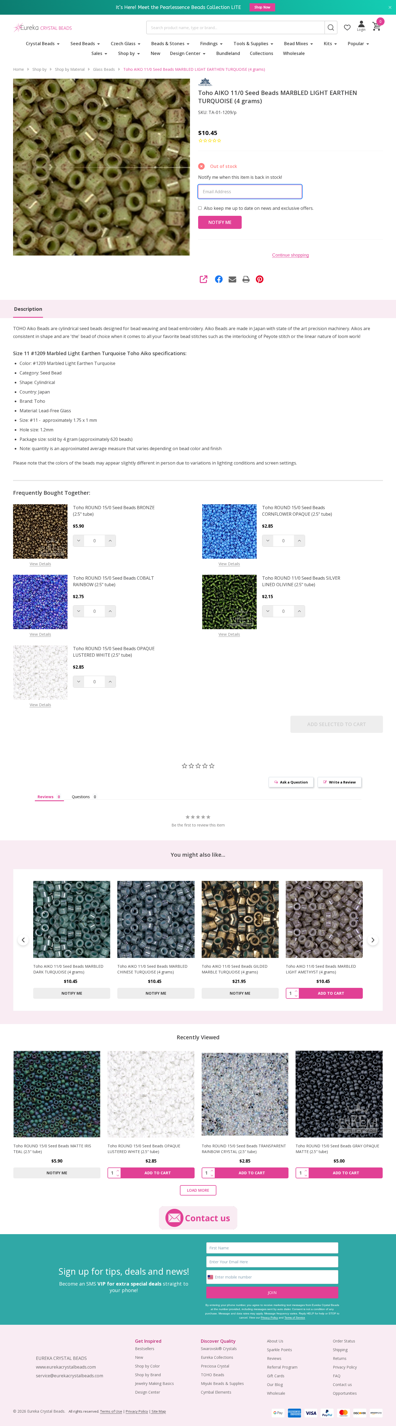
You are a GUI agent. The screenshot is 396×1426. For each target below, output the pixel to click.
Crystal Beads (40, 44)
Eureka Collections (217, 1357)
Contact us (342, 1384)
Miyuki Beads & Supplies (222, 1383)
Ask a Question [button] (294, 782)
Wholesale (294, 53)
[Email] (232, 279)
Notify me (72, 993)
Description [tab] (28, 309)
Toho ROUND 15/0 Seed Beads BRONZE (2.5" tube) (114, 511)
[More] (58, 43)
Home (18, 69)
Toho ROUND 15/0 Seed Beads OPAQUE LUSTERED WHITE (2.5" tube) (114, 652)
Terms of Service (294, 1317)
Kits (328, 44)
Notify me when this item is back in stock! (240, 177)
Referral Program (282, 1367)
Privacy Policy (269, 1317)
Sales (96, 53)
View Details (40, 563)
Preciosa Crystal (215, 1366)
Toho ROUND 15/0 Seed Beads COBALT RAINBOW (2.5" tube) (113, 581)
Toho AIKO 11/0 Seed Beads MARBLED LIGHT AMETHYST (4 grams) (321, 969)
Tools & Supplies (251, 44)
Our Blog (275, 1384)
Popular (356, 44)
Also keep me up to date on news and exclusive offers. (259, 208)
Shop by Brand (148, 1374)
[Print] (246, 279)
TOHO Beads (212, 1374)
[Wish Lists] (347, 27)
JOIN (272, 1292)
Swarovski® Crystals (219, 1348)
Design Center (185, 53)
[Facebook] (219, 279)
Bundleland (228, 53)
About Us (275, 1341)
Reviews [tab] (46, 796)
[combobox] (235, 27)
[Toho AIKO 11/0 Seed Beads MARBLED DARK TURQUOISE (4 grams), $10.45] (71, 919)
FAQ (336, 1375)
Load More (198, 1190)
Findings (209, 44)
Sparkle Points (279, 1349)
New (155, 53)
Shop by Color (147, 1366)
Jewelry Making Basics (154, 1383)
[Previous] (23, 940)
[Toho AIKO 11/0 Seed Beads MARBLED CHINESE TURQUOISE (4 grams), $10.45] (155, 919)
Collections (261, 53)
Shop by (126, 53)
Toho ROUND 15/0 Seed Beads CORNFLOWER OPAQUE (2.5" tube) (297, 511)
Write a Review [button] (342, 782)
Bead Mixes (296, 44)
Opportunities (345, 1393)
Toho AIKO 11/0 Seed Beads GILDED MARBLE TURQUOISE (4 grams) (235, 969)
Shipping (340, 1349)
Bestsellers (144, 1348)
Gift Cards (275, 1375)
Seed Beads (82, 44)
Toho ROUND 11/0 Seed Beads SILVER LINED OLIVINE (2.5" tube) (301, 581)
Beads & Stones (168, 44)
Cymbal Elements (216, 1392)
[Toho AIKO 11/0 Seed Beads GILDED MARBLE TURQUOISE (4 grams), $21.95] (240, 919)
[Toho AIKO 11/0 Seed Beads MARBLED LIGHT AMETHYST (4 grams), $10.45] (324, 919)
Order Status (344, 1341)
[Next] (372, 940)
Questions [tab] (81, 796)
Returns (339, 1358)
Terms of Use (111, 1411)
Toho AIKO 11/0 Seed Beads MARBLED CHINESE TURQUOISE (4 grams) (152, 969)
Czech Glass (123, 44)
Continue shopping (290, 255)
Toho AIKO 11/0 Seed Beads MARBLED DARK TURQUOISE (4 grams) (68, 969)
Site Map (158, 1411)
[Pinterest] (259, 279)
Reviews (274, 1358)
